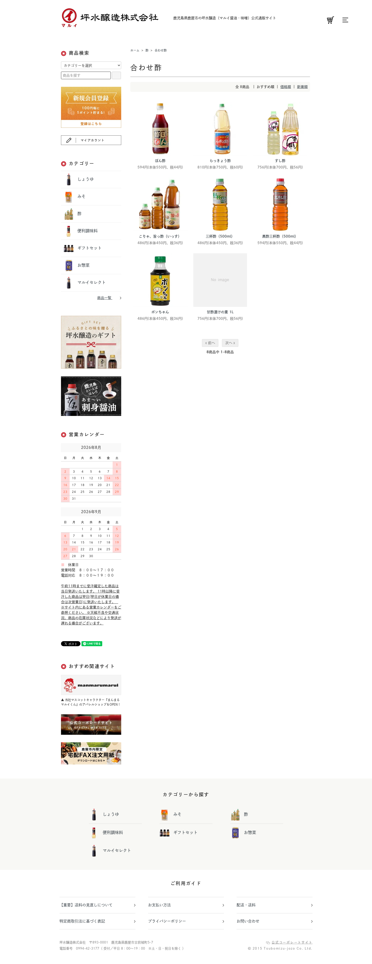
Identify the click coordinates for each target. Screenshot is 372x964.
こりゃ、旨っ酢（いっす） (160, 236)
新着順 (302, 87)
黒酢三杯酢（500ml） (280, 236)
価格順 (285, 87)
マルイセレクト (91, 282)
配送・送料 (246, 905)
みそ (81, 196)
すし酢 (280, 160)
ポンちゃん (160, 312)
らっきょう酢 (220, 160)
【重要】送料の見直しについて (86, 905)
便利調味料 (87, 230)
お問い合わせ (248, 921)
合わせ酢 (161, 50)
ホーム (134, 50)
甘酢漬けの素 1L (220, 312)
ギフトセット (89, 248)
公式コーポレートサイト (292, 942)
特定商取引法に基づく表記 (82, 921)
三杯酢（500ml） (220, 236)
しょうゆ (85, 179)
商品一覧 (104, 298)
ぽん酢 (160, 160)
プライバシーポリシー (167, 921)
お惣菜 (83, 265)
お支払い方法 (159, 905)
